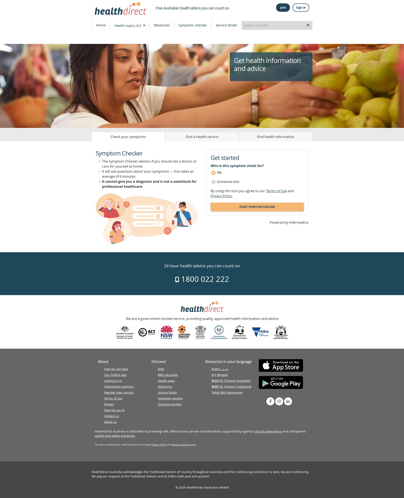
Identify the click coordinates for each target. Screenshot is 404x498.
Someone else (228, 181)
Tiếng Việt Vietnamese (227, 392)
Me (219, 172)
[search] (308, 25)
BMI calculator (168, 375)
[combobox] (277, 25)
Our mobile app (115, 375)
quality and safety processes (115, 436)
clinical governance (268, 431)
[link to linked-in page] (288, 401)
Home (101, 25)
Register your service (119, 392)
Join (283, 7)
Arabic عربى (219, 369)
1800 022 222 (204, 279)
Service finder (226, 25)
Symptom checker (192, 25)
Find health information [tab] (275, 136)
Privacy (109, 404)
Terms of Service (180, 444)
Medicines (162, 25)
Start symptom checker (257, 207)
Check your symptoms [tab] (128, 136)
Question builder (170, 404)
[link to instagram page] (279, 401)
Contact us (111, 416)
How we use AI (114, 410)
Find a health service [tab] (202, 136)
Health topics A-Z (128, 25)
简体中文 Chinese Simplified (230, 381)
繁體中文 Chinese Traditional (231, 387)
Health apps (166, 381)
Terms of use (113, 398)
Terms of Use (276, 191)
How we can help (116, 369)
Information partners (119, 387)
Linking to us (113, 381)
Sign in (301, 7)
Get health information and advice (267, 65)
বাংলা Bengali (219, 375)
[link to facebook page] (270, 401)
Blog (161, 369)
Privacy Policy (221, 196)
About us (110, 422)
